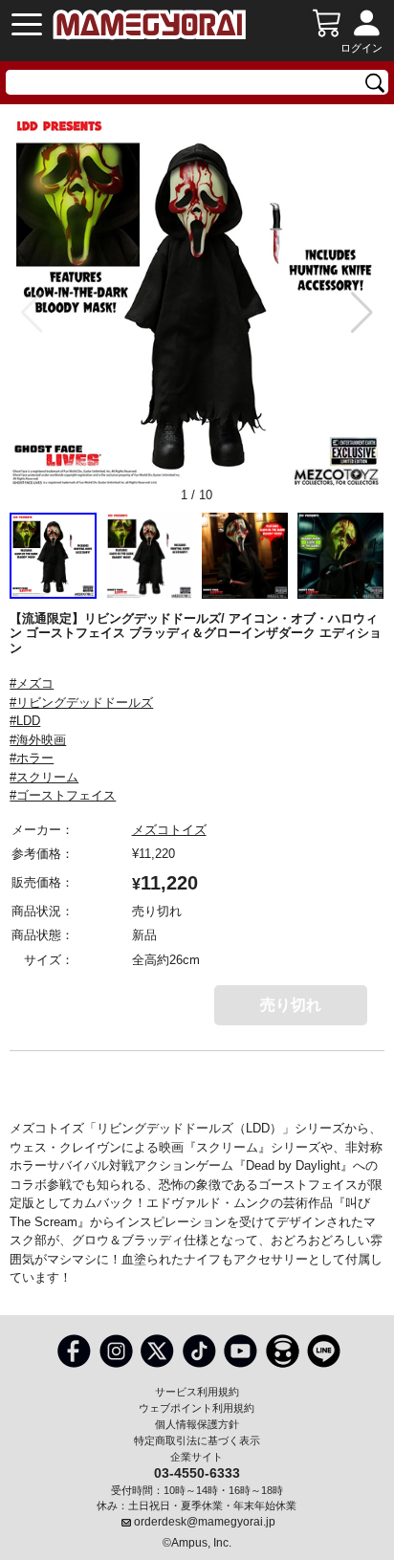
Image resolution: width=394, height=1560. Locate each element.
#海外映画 (38, 740)
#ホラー (32, 758)
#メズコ (32, 683)
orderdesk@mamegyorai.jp (204, 1521)
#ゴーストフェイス (63, 795)
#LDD (25, 721)
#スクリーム (44, 777)
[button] (362, 313)
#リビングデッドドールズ (81, 702)
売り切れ (290, 1005)
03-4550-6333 (197, 1472)
